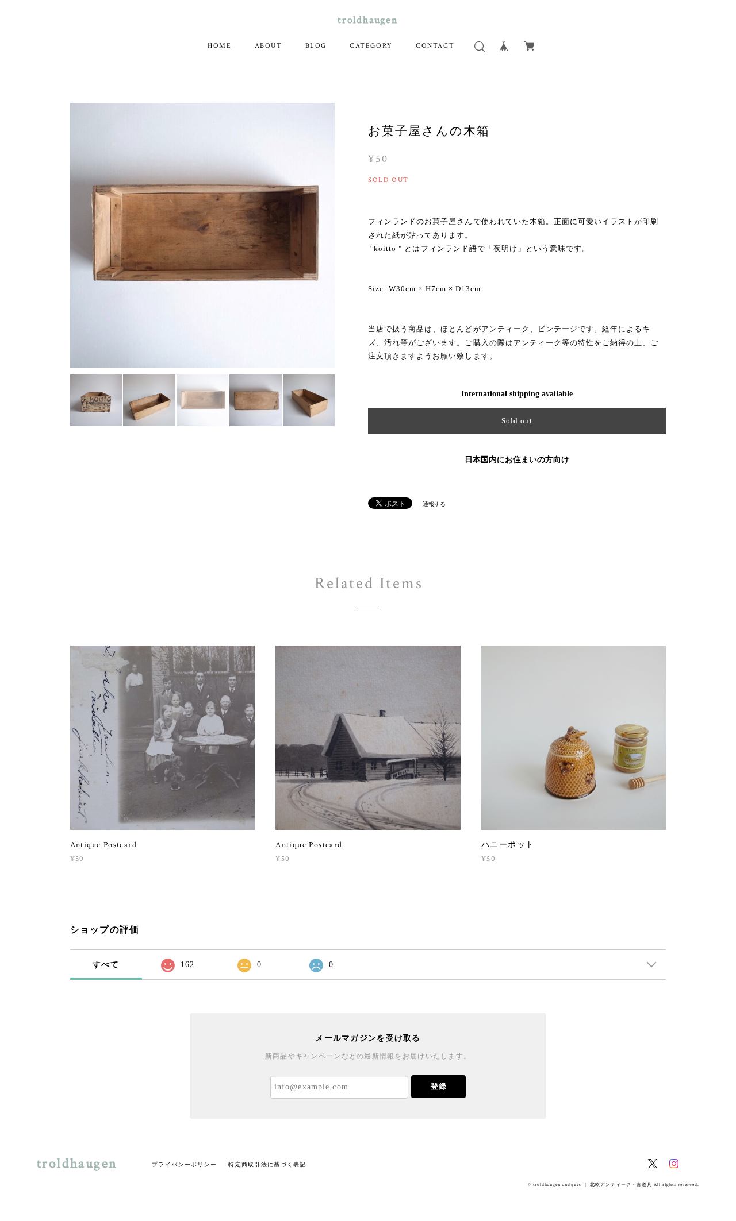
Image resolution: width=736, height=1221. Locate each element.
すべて (106, 964)
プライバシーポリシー (184, 1164)
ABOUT (268, 45)
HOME (219, 45)
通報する (434, 504)
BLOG (316, 45)
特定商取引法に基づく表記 (267, 1164)
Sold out (516, 420)
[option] (202, 235)
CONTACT (435, 45)
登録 (439, 1086)
